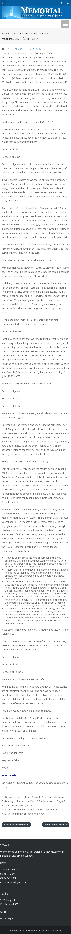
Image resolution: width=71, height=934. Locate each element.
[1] (9, 312)
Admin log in (7, 918)
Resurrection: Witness (17, 824)
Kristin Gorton (39, 49)
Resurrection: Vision (55, 824)
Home (5, 33)
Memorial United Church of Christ (44, 930)
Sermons (13, 33)
